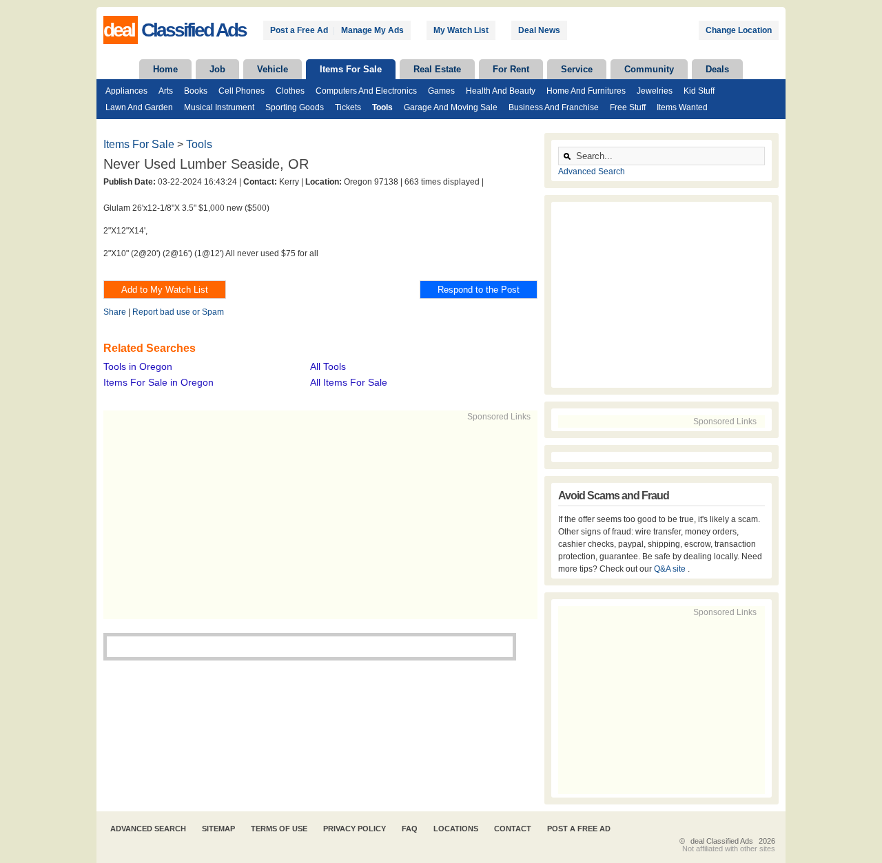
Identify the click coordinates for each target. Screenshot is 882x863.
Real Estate (437, 69)
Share (114, 312)
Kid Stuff (699, 91)
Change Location (739, 30)
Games (441, 91)
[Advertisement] (314, 519)
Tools (382, 107)
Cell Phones (241, 91)
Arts (165, 91)
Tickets (348, 107)
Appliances (126, 91)
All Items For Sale (348, 382)
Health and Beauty (500, 91)
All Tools (328, 366)
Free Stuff (628, 107)
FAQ (410, 828)
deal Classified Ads (721, 841)
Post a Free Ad (299, 30)
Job (217, 69)
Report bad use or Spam (178, 312)
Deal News (539, 30)
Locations (455, 828)
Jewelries (655, 91)
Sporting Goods (294, 107)
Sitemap (218, 828)
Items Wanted (682, 107)
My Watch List (461, 30)
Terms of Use (279, 828)
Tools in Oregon (137, 366)
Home (165, 69)
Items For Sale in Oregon (158, 382)
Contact (512, 828)
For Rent (511, 69)
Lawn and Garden (139, 107)
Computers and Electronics (366, 91)
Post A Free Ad (579, 828)
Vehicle (272, 69)
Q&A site (671, 569)
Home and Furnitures (586, 91)
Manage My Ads (372, 30)
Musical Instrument (219, 107)
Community (649, 69)
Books (195, 91)
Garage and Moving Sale (451, 107)
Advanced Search (591, 171)
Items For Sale (351, 69)
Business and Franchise (554, 107)
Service (577, 69)
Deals (717, 69)
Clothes (290, 91)
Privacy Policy (354, 828)
